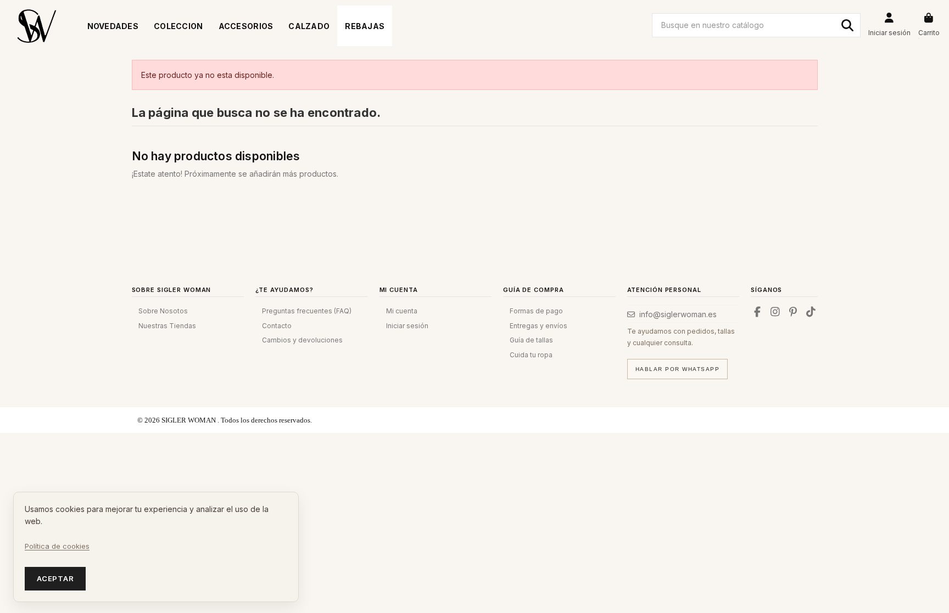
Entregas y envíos (538, 326)
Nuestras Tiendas (167, 326)
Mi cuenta (401, 311)
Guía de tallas (531, 340)
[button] (178, 25)
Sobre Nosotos (163, 311)
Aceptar (55, 578)
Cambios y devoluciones (302, 340)
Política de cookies (57, 546)
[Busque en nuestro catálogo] (847, 25)
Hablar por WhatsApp (677, 369)
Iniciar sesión (407, 326)
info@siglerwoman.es (678, 314)
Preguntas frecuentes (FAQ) (306, 311)
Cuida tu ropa (531, 355)
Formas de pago (536, 311)
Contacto (277, 326)
